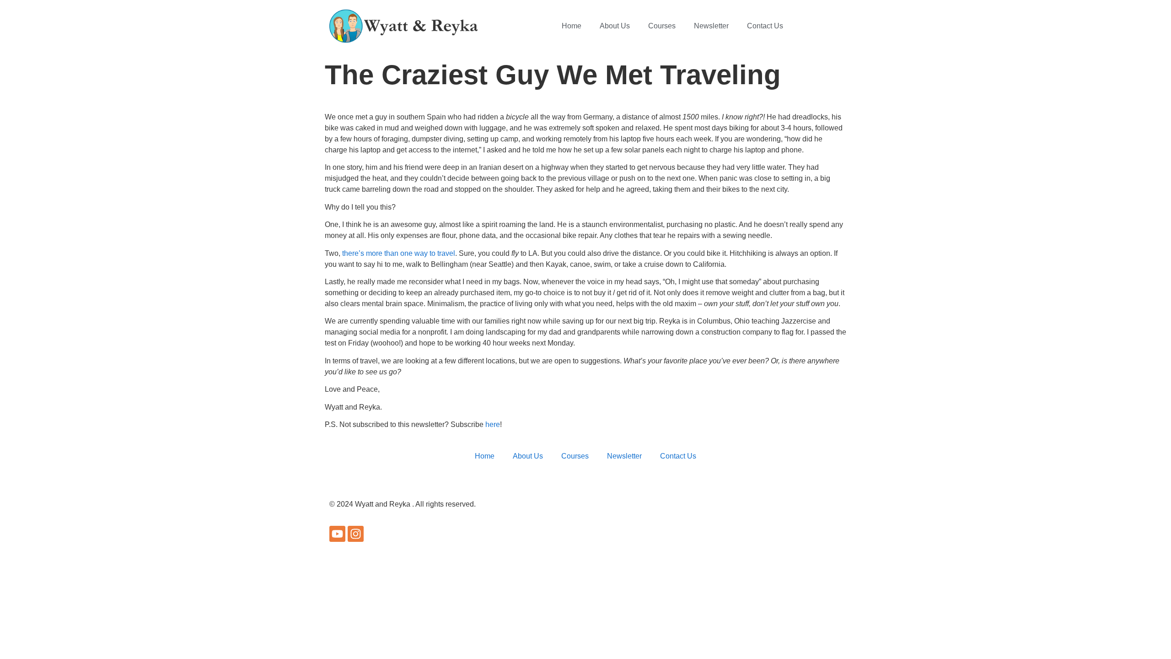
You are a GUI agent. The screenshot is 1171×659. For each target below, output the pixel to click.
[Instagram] (356, 534)
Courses (662, 26)
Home (571, 26)
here (492, 424)
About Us (615, 26)
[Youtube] (337, 534)
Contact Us (765, 26)
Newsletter (711, 26)
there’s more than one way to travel (398, 253)
